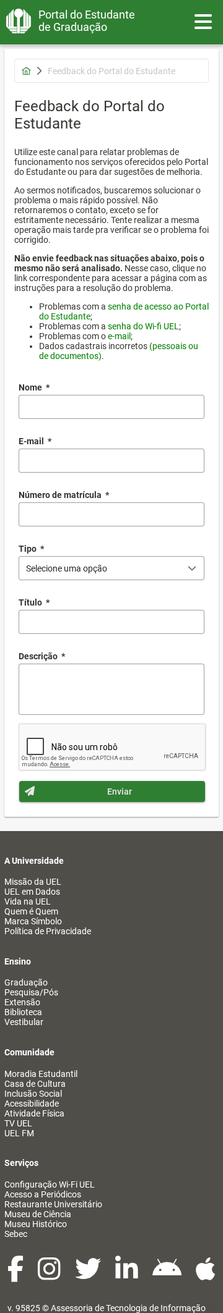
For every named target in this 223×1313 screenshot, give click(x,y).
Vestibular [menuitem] (23, 1022)
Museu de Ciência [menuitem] (37, 1214)
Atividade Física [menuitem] (34, 1113)
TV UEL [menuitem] (18, 1123)
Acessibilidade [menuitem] (31, 1103)
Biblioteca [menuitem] (23, 1012)
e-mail (119, 336)
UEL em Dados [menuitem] (32, 892)
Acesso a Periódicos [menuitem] (42, 1194)
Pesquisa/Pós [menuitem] (31, 992)
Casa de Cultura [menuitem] (35, 1084)
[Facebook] (16, 1275)
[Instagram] (50, 1275)
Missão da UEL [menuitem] (32, 882)
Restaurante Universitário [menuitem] (53, 1204)
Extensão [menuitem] (22, 1002)
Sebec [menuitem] (15, 1234)
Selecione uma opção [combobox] (66, 568)
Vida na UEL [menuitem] (27, 901)
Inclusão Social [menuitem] (33, 1094)
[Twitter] (89, 1275)
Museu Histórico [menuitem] (35, 1224)
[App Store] (206, 1275)
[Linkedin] (127, 1275)
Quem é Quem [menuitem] (31, 911)
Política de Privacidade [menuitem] (47, 931)
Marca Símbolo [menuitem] (33, 921)
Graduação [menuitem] (26, 982)
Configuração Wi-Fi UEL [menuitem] (49, 1184)
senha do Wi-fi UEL (143, 326)
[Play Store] (167, 1275)
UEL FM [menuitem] (19, 1133)
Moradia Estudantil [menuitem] (40, 1074)
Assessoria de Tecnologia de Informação (128, 1308)
